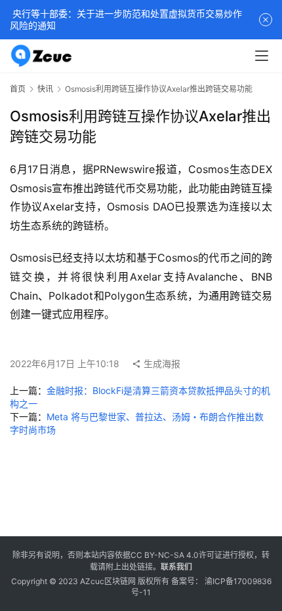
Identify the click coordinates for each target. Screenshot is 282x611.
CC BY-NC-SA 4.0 (165, 555)
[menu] (261, 56)
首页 (18, 89)
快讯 (45, 89)
